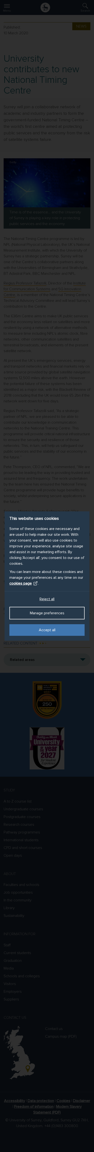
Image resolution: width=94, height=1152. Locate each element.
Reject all (47, 599)
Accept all (47, 630)
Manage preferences (47, 613)
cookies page (20, 583)
